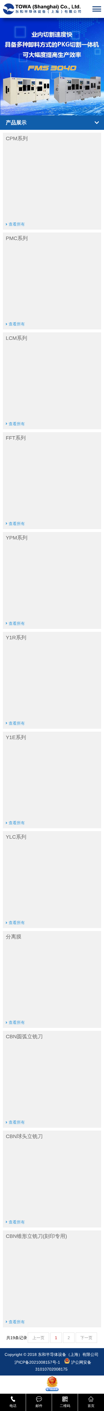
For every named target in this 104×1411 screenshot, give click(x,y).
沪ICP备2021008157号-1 (37, 1362)
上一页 (38, 1337)
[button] (42, 107)
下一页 (86, 1337)
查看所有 (17, 224)
